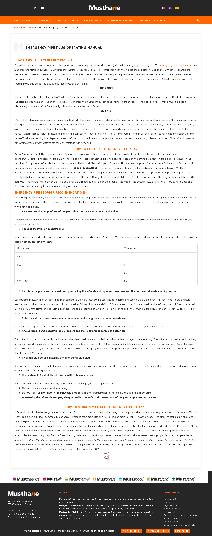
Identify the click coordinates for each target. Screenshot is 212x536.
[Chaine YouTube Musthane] (42, 8)
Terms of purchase (173, 518)
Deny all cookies (159, 530)
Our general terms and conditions (180, 515)
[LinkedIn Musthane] (35, 8)
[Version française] (162, 8)
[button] (199, 20)
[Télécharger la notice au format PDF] (106, 456)
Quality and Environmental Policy (180, 524)
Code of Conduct (172, 521)
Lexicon (167, 502)
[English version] (169, 8)
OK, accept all (132, 530)
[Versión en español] (176, 8)
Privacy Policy (171, 511)
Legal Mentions (171, 505)
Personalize (181, 530)
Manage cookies (172, 508)
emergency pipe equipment (175, 65)
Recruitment (170, 498)
